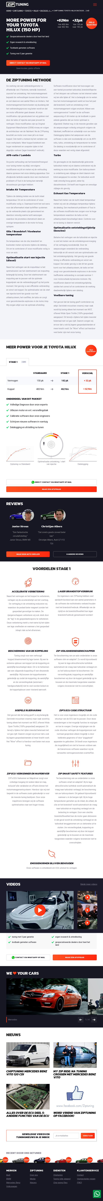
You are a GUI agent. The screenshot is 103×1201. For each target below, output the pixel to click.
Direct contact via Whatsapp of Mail (28, 63)
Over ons (34, 1175)
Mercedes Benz (13, 1182)
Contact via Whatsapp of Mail (30, 957)
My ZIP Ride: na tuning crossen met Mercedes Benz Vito (74, 1074)
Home (8, 10)
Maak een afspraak (51, 489)
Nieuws (33, 1182)
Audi (8, 1175)
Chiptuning (18, 10)
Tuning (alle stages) (62, 1179)
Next (94, 1019)
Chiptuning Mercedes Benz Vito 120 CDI (26, 1072)
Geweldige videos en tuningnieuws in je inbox (33, 1136)
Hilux (36, 10)
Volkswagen (11, 1186)
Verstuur (88, 1135)
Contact (80, 1175)
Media (32, 1179)
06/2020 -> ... (46, 10)
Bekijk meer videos (88, 884)
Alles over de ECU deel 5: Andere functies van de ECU (27, 1114)
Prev (81, 1019)
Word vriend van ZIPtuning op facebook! (74, 1114)
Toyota (28, 10)
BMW (8, 1179)
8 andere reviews (75, 554)
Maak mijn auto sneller (28, 554)
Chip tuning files (60, 1182)
